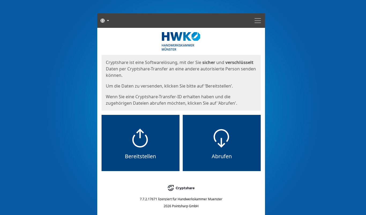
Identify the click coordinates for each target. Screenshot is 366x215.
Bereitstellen (140, 156)
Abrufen (222, 156)
